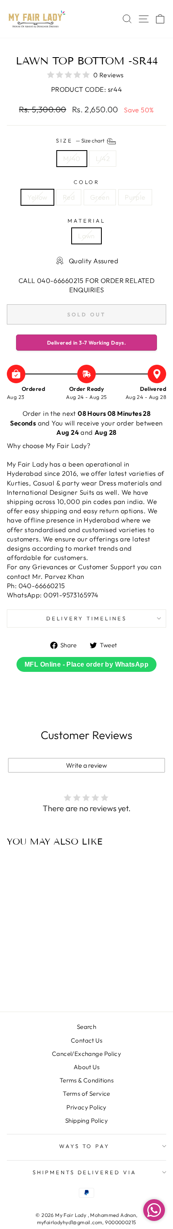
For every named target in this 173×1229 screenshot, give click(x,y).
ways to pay (84, 1146)
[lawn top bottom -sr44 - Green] (42, 984)
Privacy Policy (86, 1107)
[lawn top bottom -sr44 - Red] (32, 984)
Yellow (37, 197)
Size (81, 141)
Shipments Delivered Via (84, 1172)
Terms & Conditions (86, 1080)
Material (86, 220)
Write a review (86, 765)
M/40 (71, 158)
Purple (135, 197)
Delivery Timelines (86, 618)
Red (69, 197)
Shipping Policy (86, 1120)
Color (87, 182)
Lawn (86, 235)
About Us (86, 1067)
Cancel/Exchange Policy (86, 1054)
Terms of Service (86, 1093)
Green (99, 197)
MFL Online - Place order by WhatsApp (86, 664)
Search (86, 1027)
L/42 (103, 158)
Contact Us (86, 1040)
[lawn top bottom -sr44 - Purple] (51, 984)
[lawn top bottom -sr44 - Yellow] (23, 984)
